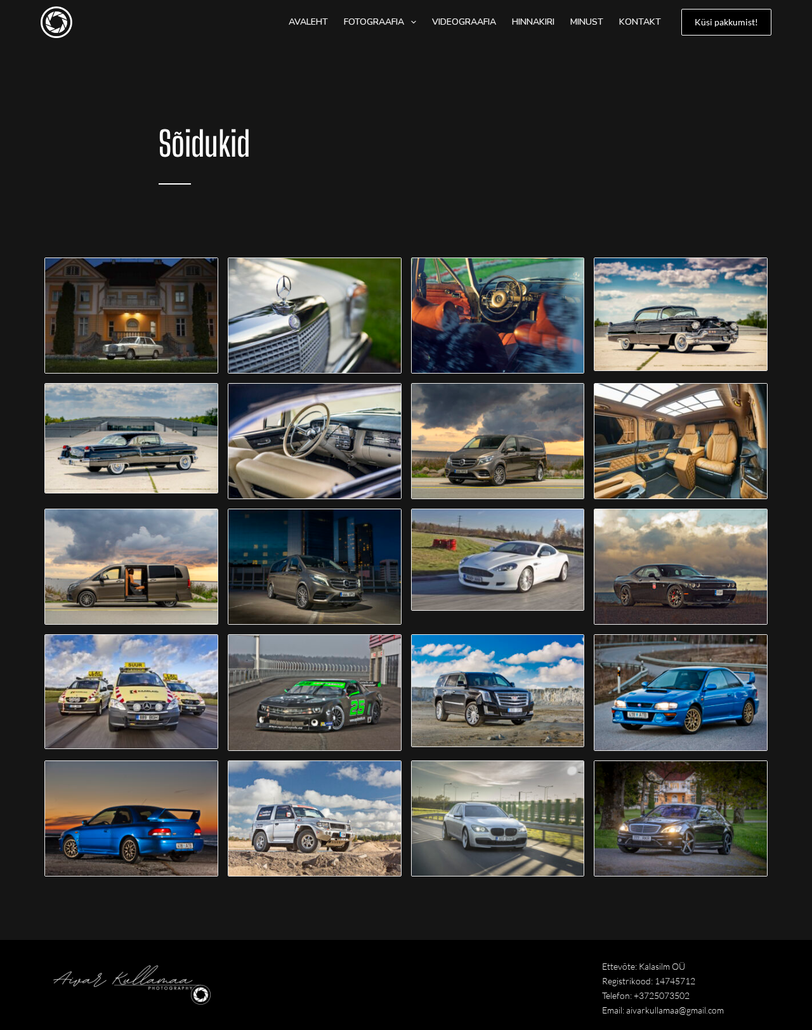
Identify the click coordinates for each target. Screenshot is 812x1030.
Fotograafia (374, 22)
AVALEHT (308, 22)
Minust (586, 22)
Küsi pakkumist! (726, 21)
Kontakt (640, 22)
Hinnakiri (533, 22)
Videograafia (464, 22)
